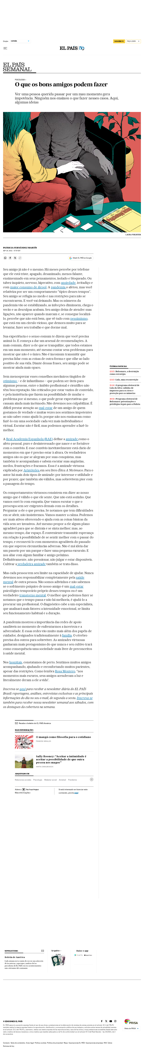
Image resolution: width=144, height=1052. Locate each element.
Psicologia (20, 80)
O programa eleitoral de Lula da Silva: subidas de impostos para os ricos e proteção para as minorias (124, 389)
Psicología (37, 780)
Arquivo (55, 951)
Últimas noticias (118, 366)
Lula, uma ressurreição (127, 379)
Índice (110, 1043)
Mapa (66, 1043)
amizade (72, 439)
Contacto (6, 1043)
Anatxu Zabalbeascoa (44, 767)
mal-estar (46, 408)
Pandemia (72, 780)
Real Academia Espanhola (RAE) (29, 439)
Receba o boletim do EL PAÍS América (35, 723)
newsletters (11, 951)
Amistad (62, 780)
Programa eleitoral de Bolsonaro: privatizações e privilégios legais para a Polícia (125, 401)
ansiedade (68, 283)
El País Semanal (17, 66)
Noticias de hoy (8, 1046)
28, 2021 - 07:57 (11, 251)
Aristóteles (31, 470)
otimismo (10, 381)
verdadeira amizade (31, 564)
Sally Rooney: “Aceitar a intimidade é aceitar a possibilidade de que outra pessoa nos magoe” (61, 759)
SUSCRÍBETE (119, 41)
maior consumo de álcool (28, 287)
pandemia (58, 287)
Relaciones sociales (23, 780)
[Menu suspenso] (5, 48)
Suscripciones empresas (94, 1043)
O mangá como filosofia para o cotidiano (63, 737)
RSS (105, 1043)
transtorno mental (32, 595)
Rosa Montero (65, 671)
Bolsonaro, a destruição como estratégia (124, 372)
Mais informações (22, 793)
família (67, 635)
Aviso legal (30, 1043)
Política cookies (40, 1043)
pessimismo (78, 318)
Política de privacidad (55, 1043)
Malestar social (50, 780)
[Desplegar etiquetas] (92, 779)
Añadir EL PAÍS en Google (82, 258)
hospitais (15, 662)
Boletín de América (15, 957)
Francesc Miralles (43, 741)
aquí (76, 793)
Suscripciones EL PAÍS (77, 1043)
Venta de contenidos (18, 1043)
